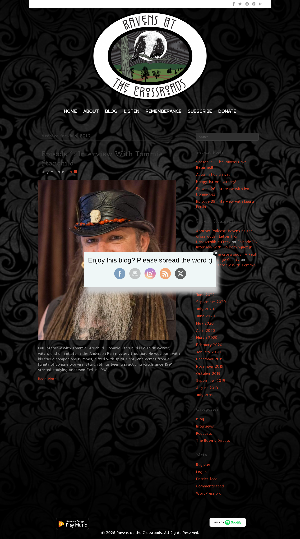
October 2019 (208, 373)
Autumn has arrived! (213, 174)
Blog (111, 111)
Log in (201, 471)
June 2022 (205, 294)
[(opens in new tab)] (72, 523)
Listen (131, 111)
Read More (47, 378)
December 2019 (209, 359)
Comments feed (210, 486)
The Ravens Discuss (213, 440)
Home (70, 111)
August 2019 (207, 387)
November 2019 (209, 366)
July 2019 (204, 395)
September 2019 (210, 380)
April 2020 (205, 330)
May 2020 (205, 323)
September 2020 (211, 301)
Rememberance (163, 111)
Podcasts (204, 433)
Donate (227, 111)
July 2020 (205, 309)
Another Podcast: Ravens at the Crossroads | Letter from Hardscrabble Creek (224, 236)
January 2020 (208, 352)
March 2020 (206, 337)
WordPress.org (208, 493)
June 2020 (205, 316)
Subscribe (200, 111)
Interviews (205, 426)
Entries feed (206, 478)
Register (203, 464)
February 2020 (209, 344)
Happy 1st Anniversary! (216, 181)
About (91, 111)
